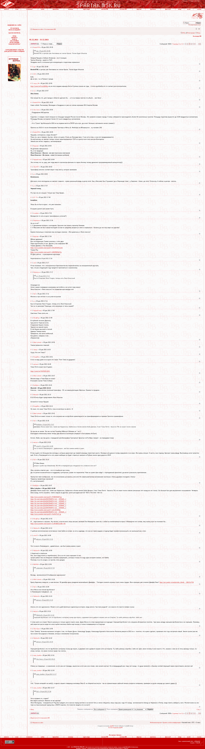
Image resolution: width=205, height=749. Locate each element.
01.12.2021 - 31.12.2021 (39, 40)
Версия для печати (199, 29)
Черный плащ (37, 159)
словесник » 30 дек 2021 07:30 (45, 568)
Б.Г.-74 (35, 197)
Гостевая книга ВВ (50, 29)
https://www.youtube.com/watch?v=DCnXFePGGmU (47, 248)
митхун (35, 442)
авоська (35, 364)
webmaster (197, 741)
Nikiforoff (36, 528)
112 (199, 44)
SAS (34, 74)
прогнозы (153, 9)
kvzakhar (36, 213)
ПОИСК (14, 39)
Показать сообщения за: (85, 709)
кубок (42, 9)
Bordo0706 (36, 47)
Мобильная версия (196, 29)
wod (34, 263)
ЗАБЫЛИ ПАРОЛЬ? (14, 44)
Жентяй (35, 394)
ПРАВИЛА (14, 37)
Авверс (35, 349)
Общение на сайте (37, 29)
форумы (139, 9)
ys (34, 174)
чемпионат (29, 9)
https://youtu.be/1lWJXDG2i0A (40, 371)
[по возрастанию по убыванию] (144, 709)
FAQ (183, 33)
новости (6, 9)
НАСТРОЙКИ (14, 41)
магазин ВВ (104, 9)
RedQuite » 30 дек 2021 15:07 (45, 424)
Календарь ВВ (197, 36)
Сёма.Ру (197, 743)
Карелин (35, 146)
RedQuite (36, 385)
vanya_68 (36, 83)
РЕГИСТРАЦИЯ (14, 42)
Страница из (177, 44)
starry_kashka (37, 655)
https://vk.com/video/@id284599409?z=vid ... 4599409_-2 (48, 499)
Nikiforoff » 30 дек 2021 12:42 (45, 615)
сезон (16, 9)
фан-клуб (168, 9)
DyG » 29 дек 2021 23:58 (43, 691)
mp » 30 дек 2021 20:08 (43, 51)
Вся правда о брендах (115, 735)
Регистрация (191, 33)
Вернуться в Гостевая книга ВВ (40, 718)
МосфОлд (36, 318)
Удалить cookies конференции (171, 722)
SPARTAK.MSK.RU (79, 747)
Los (34, 91)
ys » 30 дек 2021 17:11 (43, 276)
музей (188, 9)
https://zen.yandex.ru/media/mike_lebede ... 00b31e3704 (177, 582)
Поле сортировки (112, 709)
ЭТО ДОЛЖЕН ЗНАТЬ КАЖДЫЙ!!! (14, 29)
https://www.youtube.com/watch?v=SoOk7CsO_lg (46, 514)
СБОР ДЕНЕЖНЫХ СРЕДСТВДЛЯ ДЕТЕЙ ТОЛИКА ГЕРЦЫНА (14, 50)
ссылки (199, 9)
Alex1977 (36, 167)
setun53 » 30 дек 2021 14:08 (44, 446)
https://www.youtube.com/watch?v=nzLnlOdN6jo (46, 510)
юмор (179, 9)
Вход (198, 33)
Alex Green (36, 110)
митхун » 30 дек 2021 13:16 (44, 539)
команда (70, 9)
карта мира (86, 9)
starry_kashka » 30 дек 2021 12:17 (46, 674)
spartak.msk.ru (127, 747)
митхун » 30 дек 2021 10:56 (44, 642)
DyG (34, 294)
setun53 (35, 535)
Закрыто (31, 43)
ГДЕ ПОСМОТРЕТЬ (14, 33)
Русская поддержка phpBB (115, 727)
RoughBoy (36, 357)
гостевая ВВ (123, 9)
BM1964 (36, 564)
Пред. (32, 709)
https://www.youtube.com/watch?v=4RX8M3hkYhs (46, 252)
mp (34, 66)
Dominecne (36, 220)
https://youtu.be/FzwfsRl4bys (39, 86)
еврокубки (56, 9)
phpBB (111, 726)
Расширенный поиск (194, 25)
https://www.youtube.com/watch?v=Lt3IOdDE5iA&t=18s (48, 523)
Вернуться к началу (199, 64)
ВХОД (14, 36)
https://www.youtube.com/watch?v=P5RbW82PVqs (46, 497)
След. (198, 709)
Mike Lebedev (37, 342)
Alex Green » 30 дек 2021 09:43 (45, 659)
